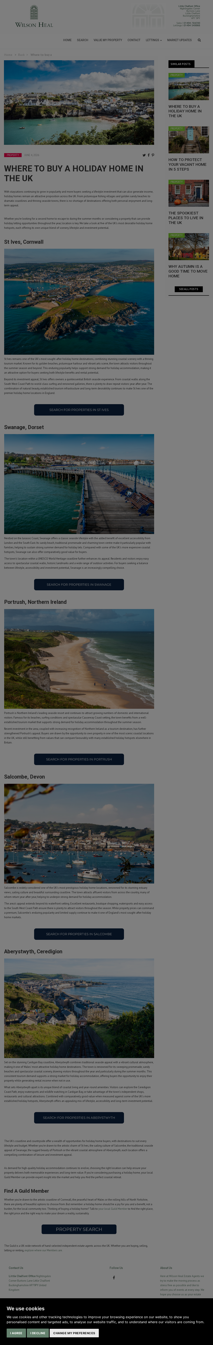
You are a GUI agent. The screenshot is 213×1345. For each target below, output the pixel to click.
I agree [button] (16, 1333)
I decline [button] (38, 1333)
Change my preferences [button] (74, 1333)
